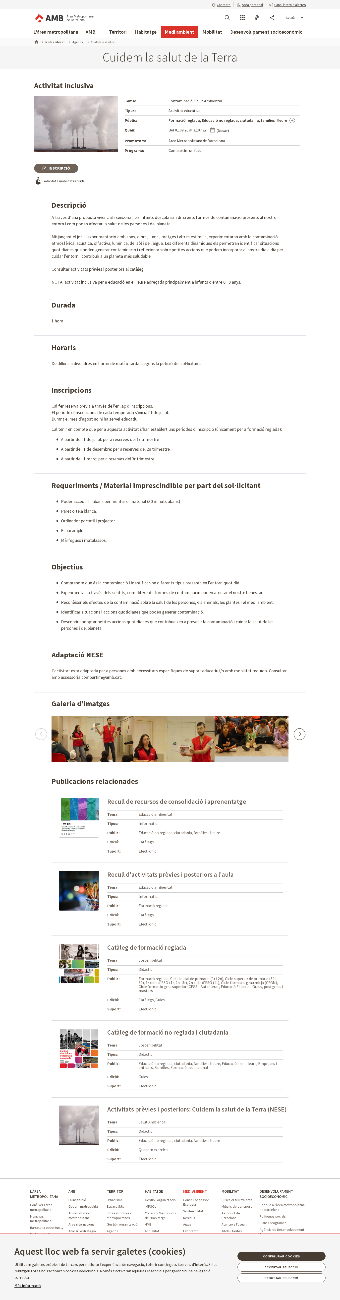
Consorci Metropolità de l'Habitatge (160, 1215)
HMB (148, 1224)
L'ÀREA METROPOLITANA (44, 1194)
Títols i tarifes (232, 1231)
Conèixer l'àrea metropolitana (41, 1207)
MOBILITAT (230, 1191)
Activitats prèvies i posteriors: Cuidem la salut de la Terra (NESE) (196, 1109)
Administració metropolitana (79, 1215)
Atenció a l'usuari (234, 1224)
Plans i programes (273, 1223)
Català (290, 17)
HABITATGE (154, 1191)
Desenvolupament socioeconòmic (266, 32)
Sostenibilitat (193, 1211)
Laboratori (191, 1231)
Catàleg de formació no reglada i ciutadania (167, 1032)
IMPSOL (150, 1206)
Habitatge (146, 32)
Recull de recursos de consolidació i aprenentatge (176, 801)
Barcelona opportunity (46, 1227)
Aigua (187, 1224)
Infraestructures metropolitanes (119, 1215)
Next (299, 732)
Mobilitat (212, 32)
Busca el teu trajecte (237, 1200)
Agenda (112, 1231)
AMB (90, 32)
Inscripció (59, 168)
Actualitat (152, 1231)
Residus (189, 1218)
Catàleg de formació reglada (146, 947)
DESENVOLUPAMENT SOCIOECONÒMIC (276, 1194)
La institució (77, 1200)
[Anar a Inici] (36, 41)
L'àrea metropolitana (55, 32)
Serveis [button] (242, 17)
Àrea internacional (81, 1224)
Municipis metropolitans (40, 1218)
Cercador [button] (227, 17)
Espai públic (115, 1206)
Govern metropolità (83, 1206)
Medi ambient (179, 32)
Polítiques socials (273, 1216)
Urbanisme (115, 1200)
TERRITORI (115, 1191)
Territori (118, 32)
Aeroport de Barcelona (231, 1215)
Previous (41, 732)
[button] (221, 4)
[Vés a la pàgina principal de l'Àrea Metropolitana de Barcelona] (64, 17)
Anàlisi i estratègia (82, 1231)
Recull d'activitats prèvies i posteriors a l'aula (170, 874)
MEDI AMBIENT (195, 1191)
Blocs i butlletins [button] (257, 17)
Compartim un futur (186, 150)
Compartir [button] (272, 17)
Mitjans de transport (237, 1206)
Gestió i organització (122, 1224)
